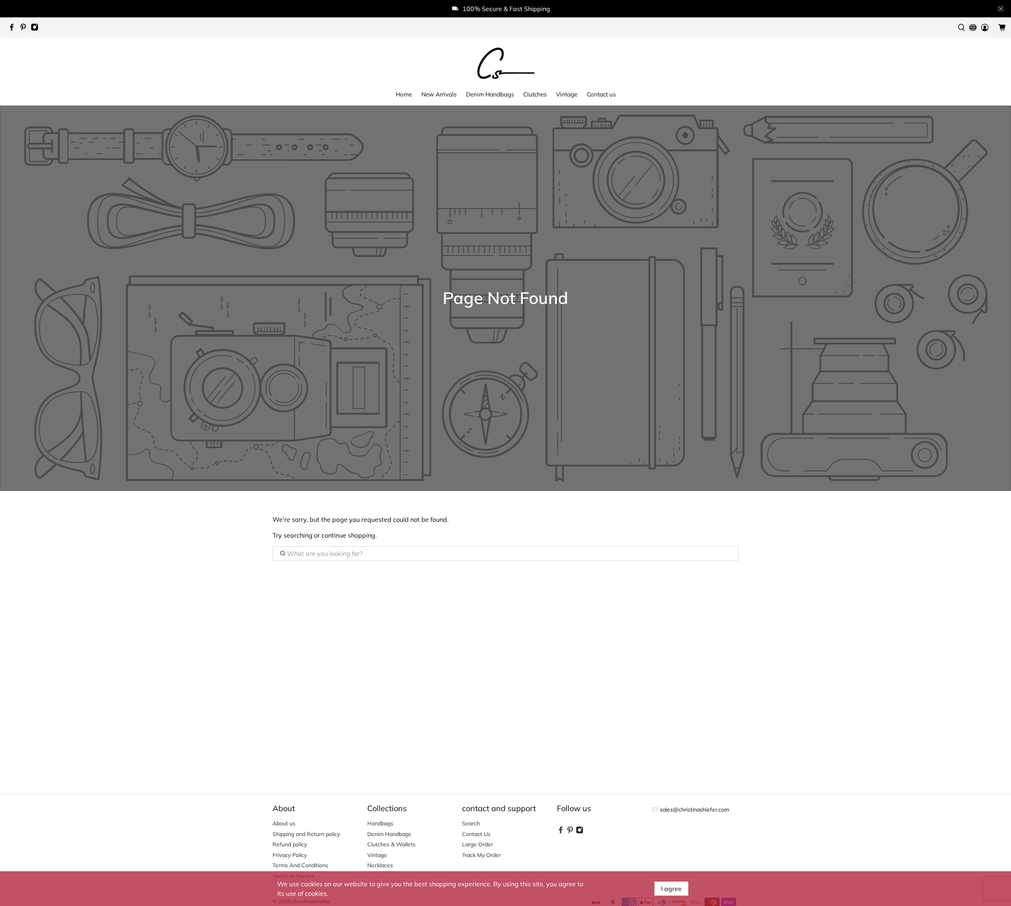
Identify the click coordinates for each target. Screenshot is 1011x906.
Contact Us (476, 834)
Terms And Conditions (300, 865)
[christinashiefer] (505, 63)
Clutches (535, 94)
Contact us (601, 94)
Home (404, 94)
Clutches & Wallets (391, 844)
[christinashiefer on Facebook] (13, 29)
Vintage (566, 94)
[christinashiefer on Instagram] (36, 29)
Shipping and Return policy (306, 834)
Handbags (380, 823)
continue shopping (348, 535)
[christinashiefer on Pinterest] (25, 29)
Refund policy (289, 844)
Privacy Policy (289, 855)
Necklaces (380, 865)
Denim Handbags (490, 94)
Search (471, 823)
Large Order (477, 844)
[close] (1001, 9)
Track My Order (481, 855)
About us (283, 823)
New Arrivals (439, 94)
